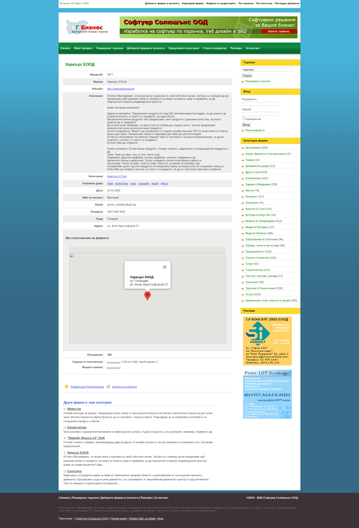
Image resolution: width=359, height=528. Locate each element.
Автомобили (253, 147)
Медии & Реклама (256, 227)
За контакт (253, 48)
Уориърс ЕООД (78, 452)
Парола (246, 109)
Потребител (249, 99)
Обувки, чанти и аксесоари (262, 245)
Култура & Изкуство (257, 214)
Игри (160, 518)
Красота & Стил (117, 176)
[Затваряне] (165, 267)
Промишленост (254, 251)
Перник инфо (118, 518)
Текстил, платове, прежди (261, 276)
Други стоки (252, 172)
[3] (114, 367)
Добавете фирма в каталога (162, 3)
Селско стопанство (257, 257)
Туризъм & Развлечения (260, 288)
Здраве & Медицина (257, 184)
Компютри (251, 202)
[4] (116, 367)
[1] (108, 367)
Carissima (74, 471)
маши (154, 183)
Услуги (249, 294)
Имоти (249, 190)
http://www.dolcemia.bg (120, 88)
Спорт (249, 263)
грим (110, 183)
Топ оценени (245, 3)
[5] (119, 367)
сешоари (143, 183)
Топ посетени (264, 3)
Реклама (236, 48)
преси (164, 183)
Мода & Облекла (255, 233)
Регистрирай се (255, 130)
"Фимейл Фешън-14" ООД (86, 438)
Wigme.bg (74, 409)
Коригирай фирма (193, 3)
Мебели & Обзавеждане (260, 221)
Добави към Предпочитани (87, 386)
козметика (121, 183)
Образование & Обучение (261, 239)
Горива (249, 159)
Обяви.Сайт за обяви (142, 518)
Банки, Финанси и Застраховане (265, 153)
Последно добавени (287, 3)
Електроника (253, 178)
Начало (65, 48)
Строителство (254, 269)
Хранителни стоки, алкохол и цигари (267, 300)
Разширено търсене (109, 48)
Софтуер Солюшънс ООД (280, 497)
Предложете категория (184, 48)
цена (133, 183)
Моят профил (83, 48)
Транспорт (251, 282)
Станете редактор (215, 48)
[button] (147, 295)
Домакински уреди (256, 166)
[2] (112, 367)
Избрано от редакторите (221, 3)
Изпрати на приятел (124, 386)
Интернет (251, 196)
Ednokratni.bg (76, 427)
